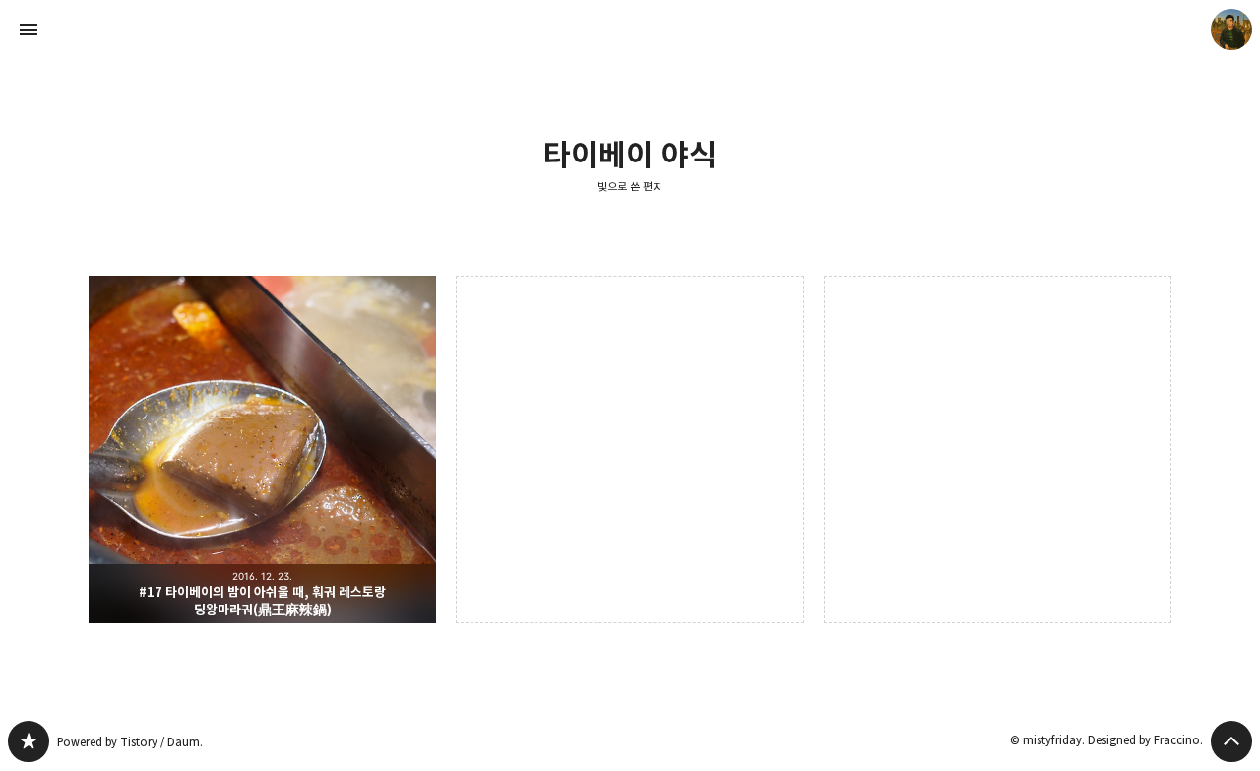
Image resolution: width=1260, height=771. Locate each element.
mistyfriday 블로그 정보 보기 (1231, 29)
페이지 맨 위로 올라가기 (1231, 741)
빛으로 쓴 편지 (630, 186)
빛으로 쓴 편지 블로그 (28, 741)
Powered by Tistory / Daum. (130, 742)
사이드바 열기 (28, 29)
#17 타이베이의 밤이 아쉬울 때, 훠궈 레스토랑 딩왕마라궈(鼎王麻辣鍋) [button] (262, 449)
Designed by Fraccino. (1145, 740)
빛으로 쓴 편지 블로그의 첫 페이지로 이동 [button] (630, 29)
